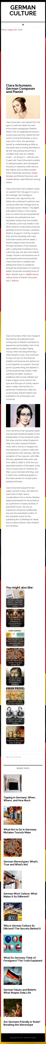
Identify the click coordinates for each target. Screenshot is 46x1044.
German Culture (23, 10)
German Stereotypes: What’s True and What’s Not (21, 863)
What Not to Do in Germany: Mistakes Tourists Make (20, 831)
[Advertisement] (23, 55)
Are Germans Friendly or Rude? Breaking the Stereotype (22, 1023)
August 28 (12, 30)
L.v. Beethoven (29, 274)
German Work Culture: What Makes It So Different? (20, 895)
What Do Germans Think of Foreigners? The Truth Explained (23, 959)
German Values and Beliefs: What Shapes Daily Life (20, 991)
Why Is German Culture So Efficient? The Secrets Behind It (22, 927)
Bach (8, 274)
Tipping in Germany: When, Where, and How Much (20, 799)
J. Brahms (14, 281)
